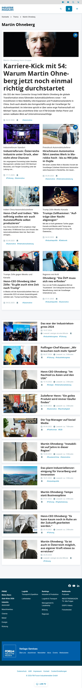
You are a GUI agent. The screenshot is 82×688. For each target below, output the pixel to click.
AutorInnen (32, 653)
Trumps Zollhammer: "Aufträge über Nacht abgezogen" (60, 216)
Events (55, 653)
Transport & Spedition (30, 594)
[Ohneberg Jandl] (20, 523)
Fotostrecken (67, 610)
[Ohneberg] (61, 261)
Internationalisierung (64, 179)
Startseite (5, 17)
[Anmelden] (69, 8)
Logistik (25, 591)
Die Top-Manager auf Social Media (58, 421)
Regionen (45, 614)
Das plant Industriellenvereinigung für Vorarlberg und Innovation (58, 471)
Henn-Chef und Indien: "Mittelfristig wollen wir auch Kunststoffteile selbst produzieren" (21, 218)
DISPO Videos (67, 605)
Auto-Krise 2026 (8, 599)
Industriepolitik (51, 240)
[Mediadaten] (73, 2)
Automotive (27, 120)
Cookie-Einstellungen (59, 671)
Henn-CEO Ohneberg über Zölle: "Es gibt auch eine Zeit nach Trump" (21, 284)
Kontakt (46, 671)
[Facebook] (69, 585)
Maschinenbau (7, 609)
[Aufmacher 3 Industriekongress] (20, 331)
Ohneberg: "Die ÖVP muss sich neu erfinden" (59, 279)
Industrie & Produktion (50, 594)
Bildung (45, 610)
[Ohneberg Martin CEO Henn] (20, 379)
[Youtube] (74, 585)
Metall (4, 618)
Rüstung (5, 626)
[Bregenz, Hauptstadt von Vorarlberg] (20, 475)
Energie (50, 385)
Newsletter (41, 653)
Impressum (37, 671)
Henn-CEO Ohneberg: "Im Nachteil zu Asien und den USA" (57, 375)
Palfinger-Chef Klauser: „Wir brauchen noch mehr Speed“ (59, 349)
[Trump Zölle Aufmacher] (61, 196)
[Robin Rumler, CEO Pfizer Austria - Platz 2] (20, 427)
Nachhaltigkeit (64, 409)
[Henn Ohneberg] (41, 44)
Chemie (4, 614)
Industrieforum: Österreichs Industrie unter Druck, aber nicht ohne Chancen (21, 154)
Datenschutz (22, 671)
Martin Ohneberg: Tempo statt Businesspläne (57, 493)
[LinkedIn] (78, 585)
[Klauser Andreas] (20, 355)
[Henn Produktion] (21, 196)
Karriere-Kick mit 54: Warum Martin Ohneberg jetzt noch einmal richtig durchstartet (37, 77)
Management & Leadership (47, 604)
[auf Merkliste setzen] (17, 120)
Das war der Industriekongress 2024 (57, 325)
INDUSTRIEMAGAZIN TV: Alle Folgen (70, 600)
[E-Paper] (63, 2)
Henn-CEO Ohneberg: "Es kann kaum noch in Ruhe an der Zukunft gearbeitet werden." (59, 521)
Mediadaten (63, 653)
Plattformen (52, 430)
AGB (30, 671)
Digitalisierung (61, 502)
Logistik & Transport (49, 599)
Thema (15, 17)
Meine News (6, 595)
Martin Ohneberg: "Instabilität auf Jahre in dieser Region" (59, 447)
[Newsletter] (68, 2)
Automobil (6, 605)
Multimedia (66, 591)
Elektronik (63, 240)
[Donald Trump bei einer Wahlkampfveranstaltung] (21, 261)
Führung (9, 178)
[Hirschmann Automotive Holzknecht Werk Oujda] (61, 134)
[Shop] (78, 2)
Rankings (45, 591)
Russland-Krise (53, 457)
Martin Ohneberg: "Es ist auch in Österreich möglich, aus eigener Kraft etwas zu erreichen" (58, 546)
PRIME (4, 591)
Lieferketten (26, 599)
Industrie (5, 602)
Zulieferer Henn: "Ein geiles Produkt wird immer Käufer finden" (58, 399)
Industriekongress (50, 337)
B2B (60, 430)
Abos (49, 653)
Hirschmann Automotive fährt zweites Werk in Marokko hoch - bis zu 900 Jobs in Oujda (60, 156)
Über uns (22, 653)
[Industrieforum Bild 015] (21, 134)
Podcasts (65, 594)
